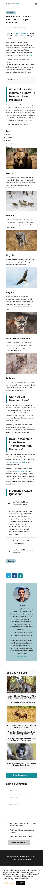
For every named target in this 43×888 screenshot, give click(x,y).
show (18, 80)
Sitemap (22, 857)
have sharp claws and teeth (15, 462)
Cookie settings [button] (8, 883)
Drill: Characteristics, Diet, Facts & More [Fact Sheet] (21, 764)
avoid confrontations (21, 471)
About (9, 857)
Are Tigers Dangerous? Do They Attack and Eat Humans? (21, 739)
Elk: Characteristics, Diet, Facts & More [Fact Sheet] (21, 726)
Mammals (10, 13)
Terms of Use (30, 857)
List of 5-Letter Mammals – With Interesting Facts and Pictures (21, 697)
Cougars (11, 561)
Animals (15, 33)
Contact (15, 857)
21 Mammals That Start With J (21, 703)
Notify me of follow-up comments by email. (22, 831)
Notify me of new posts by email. (22, 836)
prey (31, 55)
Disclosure (27, 859)
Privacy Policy (17, 859)
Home (8, 33)
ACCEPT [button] (20, 883)
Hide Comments (20, 775)
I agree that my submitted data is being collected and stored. (22, 824)
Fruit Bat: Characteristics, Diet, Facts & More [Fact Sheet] (21, 733)
